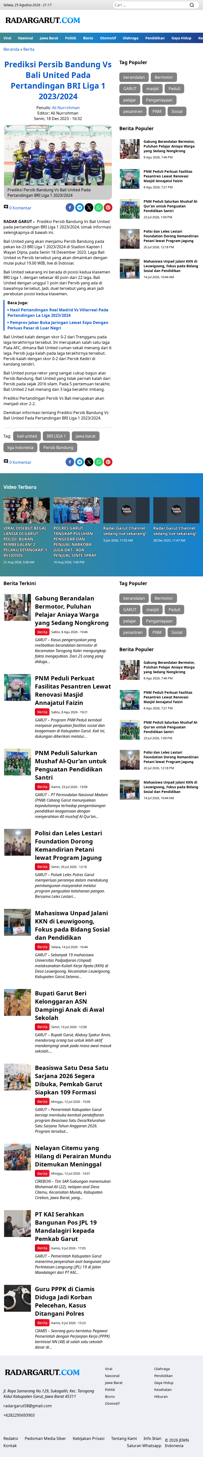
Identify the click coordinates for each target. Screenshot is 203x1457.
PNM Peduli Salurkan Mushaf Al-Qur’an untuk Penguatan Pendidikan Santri (171, 206)
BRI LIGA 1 (56, 436)
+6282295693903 (19, 1415)
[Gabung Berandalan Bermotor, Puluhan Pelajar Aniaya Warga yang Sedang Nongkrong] (130, 149)
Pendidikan (155, 38)
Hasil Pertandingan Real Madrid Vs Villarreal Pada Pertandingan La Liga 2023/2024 (57, 312)
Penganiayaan (159, 100)
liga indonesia (20, 447)
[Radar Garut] (43, 21)
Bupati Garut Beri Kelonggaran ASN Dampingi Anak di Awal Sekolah (69, 1005)
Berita (28, 49)
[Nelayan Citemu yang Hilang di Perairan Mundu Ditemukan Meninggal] (17, 1157)
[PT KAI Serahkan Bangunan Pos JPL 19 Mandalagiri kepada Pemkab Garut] (17, 1223)
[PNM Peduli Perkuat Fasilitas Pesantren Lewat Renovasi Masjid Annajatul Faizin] (130, 179)
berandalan (134, 77)
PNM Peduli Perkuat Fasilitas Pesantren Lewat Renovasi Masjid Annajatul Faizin (168, 176)
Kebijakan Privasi (88, 1438)
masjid (152, 88)
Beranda (11, 49)
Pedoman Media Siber (45, 1438)
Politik (70, 38)
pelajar (129, 100)
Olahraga (130, 38)
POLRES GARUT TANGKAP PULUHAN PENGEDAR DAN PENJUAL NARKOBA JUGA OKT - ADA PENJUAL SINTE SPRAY (74, 541)
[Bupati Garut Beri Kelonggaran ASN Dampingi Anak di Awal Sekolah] (17, 1002)
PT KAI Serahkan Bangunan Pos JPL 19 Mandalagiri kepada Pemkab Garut (66, 1226)
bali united (27, 436)
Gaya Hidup (181, 38)
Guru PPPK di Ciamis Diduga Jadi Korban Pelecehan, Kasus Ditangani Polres (65, 1301)
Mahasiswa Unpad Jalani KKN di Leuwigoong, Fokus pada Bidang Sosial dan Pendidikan (171, 266)
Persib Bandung (58, 447)
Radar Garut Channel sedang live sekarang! (124, 530)
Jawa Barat (49, 38)
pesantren (133, 111)
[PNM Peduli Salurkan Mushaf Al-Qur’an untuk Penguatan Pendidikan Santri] (130, 209)
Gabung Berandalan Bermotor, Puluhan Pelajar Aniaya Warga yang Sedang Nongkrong (169, 146)
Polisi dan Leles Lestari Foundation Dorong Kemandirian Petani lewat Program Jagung (171, 236)
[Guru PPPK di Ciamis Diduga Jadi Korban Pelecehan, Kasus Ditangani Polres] (17, 1298)
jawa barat (86, 436)
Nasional (25, 38)
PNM (157, 111)
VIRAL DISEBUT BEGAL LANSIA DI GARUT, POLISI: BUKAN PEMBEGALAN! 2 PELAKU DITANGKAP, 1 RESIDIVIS (25, 541)
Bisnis (88, 38)
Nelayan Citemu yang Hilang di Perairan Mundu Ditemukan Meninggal (73, 1156)
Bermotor (164, 77)
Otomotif (108, 38)
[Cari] (192, 5)
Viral (7, 38)
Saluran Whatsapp (144, 1445)
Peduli (174, 88)
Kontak (10, 1445)
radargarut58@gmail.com (27, 1405)
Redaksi (10, 1438)
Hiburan (161, 1396)
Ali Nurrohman (66, 107)
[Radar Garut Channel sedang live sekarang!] (126, 510)
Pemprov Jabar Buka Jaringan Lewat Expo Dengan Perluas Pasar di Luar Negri (57, 325)
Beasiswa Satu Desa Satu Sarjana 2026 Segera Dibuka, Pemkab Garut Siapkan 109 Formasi (71, 1079)
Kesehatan (163, 1389)
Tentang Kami (124, 1438)
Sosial (177, 111)
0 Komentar (19, 208)
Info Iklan (152, 1438)
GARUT (129, 88)
